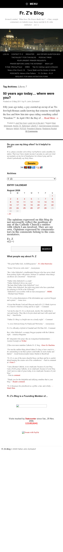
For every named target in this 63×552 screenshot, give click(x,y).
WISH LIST (49, 63)
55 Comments (31, 131)
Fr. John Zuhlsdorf (32, 101)
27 (38, 208)
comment (17, 375)
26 (31, 208)
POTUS (23, 128)
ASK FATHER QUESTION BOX (48, 54)
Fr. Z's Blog (31, 12)
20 (38, 205)
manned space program (49, 125)
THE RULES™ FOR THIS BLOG (23, 57)
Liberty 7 (34, 125)
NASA (16, 128)
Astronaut (26, 125)
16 (10, 205)
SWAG (27, 67)
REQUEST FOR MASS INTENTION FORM (31, 76)
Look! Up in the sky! (36, 123)
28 (45, 208)
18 (24, 205)
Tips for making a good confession (45, 67)
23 (10, 208)
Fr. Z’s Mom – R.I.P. (45, 73)
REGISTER (30, 54)
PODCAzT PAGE (45, 57)
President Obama (34, 128)
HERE (49, 291)
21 (45, 205)
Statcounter (31, 419)
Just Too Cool (21, 123)
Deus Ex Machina (48, 345)
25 (24, 208)
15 (52, 201)
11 (24, 201)
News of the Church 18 (16, 70)
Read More (51, 117)
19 (31, 205)
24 (18, 208)
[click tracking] (31, 423)
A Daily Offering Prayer (13, 67)
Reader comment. (19, 381)
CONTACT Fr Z (17, 54)
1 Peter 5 (12, 362)
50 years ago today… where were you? (28, 95)
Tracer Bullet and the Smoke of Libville (41, 70)
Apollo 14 (17, 125)
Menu (34, 4)
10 (18, 201)
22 (52, 205)
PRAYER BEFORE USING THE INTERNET (26, 63)
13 (38, 201)
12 (31, 201)
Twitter (23, 341)
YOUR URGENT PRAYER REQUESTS (31, 60)
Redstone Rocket (49, 128)
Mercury (9, 128)
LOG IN (6, 54)
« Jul (9, 213)
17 (18, 205)
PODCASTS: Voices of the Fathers (23, 73)
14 (45, 201)
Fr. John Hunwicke (45, 263)
